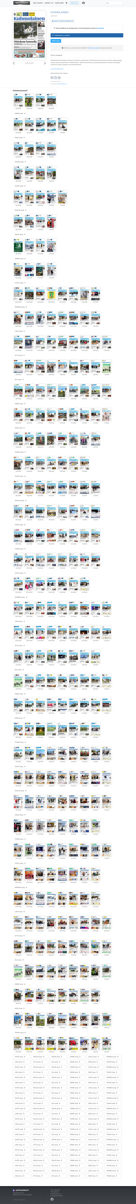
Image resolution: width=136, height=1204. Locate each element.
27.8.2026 (100, 28)
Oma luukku (38, 3)
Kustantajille (56, 1194)
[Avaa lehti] (18, 100)
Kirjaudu (74, 3)
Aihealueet (59, 3)
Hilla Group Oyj (61, 84)
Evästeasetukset (57, 1196)
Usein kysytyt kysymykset (22, 1195)
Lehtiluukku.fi (22, 1190)
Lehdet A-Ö (49, 3)
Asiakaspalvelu (18, 1193)
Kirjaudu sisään (93, 48)
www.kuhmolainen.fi (57, 69)
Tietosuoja (55, 1192)
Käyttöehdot (55, 1190)
